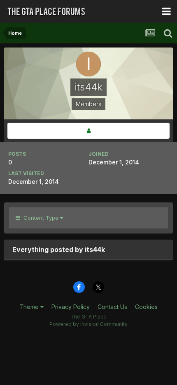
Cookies (146, 306)
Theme (29, 306)
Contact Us (112, 306)
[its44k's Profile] (88, 131)
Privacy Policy (70, 306)
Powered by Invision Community (88, 324)
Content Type (40, 217)
